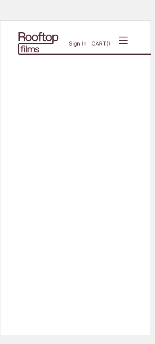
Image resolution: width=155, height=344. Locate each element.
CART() (100, 43)
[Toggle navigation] (123, 43)
